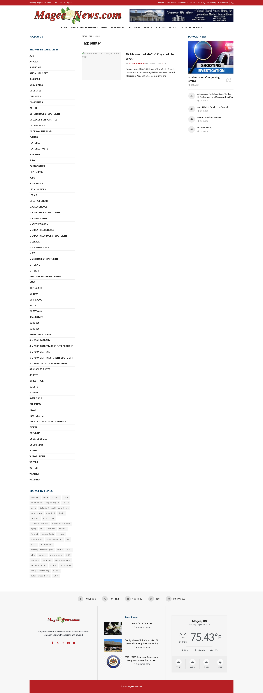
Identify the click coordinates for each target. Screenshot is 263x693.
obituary (42, 555)
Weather (34, 474)
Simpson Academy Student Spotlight (52, 346)
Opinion (34, 294)
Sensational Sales (40, 334)
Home (64, 27)
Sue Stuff (35, 387)
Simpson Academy (40, 340)
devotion (35, 518)
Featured (35, 143)
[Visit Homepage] (77, 15)
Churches (35, 90)
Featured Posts (39, 149)
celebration (36, 503)
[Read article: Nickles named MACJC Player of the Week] (101, 66)
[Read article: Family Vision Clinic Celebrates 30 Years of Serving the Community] (113, 645)
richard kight (56, 555)
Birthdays (35, 67)
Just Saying (36, 183)
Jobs (32, 178)
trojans (56, 571)
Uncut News (37, 445)
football (63, 529)
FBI (41, 529)
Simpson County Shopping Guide (48, 363)
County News (37, 125)
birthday (56, 498)
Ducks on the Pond (191, 27)
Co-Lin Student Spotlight (45, 114)
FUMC (33, 160)
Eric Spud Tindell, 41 (206, 127)
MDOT (34, 545)
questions (36, 311)
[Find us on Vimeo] (68, 643)
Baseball (35, 498)
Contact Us (223, 3)
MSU (69, 550)
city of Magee (52, 503)
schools (35, 329)
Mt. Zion (34, 271)
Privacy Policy (199, 3)
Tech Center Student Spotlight (49, 421)
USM (56, 576)
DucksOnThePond (39, 524)
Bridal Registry (39, 73)
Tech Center (37, 416)
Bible (45, 498)
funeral (34, 534)
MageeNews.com (39, 224)
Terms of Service (184, 3)
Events (34, 137)
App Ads (34, 61)
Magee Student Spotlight (45, 212)
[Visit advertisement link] (181, 15)
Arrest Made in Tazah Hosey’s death (212, 107)
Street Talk (37, 381)
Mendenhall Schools (42, 230)
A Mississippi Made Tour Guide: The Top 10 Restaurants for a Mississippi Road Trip (215, 95)
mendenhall (46, 545)
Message (35, 242)
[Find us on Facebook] (52, 643)
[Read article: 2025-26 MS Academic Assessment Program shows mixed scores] (113, 662)
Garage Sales (37, 166)
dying (33, 529)
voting (34, 468)
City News (35, 96)
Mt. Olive (35, 265)
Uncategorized (38, 439)
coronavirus (36, 513)
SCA (68, 555)
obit (33, 555)
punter (97, 36)
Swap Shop (36, 398)
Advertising (211, 3)
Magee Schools (38, 207)
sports (53, 565)
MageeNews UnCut (40, 218)
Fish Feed (35, 154)
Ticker (33, 427)
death (61, 513)
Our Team (171, 3)
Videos (173, 27)
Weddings (35, 479)
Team (33, 410)
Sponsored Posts (40, 369)
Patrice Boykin (135, 64)
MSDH (60, 550)
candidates (36, 85)
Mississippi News (39, 247)
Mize (32, 253)
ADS (32, 56)
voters (34, 462)
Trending (35, 433)
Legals (33, 195)
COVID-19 (50, 513)
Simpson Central (40, 352)
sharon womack (62, 560)
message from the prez (42, 550)
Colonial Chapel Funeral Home (54, 508)
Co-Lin (33, 108)
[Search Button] (232, 2)
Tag (90, 36)
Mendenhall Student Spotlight (48, 236)
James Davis (48, 534)
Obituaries (134, 27)
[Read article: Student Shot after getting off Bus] (211, 57)
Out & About (37, 300)
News (104, 27)
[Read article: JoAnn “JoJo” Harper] (113, 628)
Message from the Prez (84, 27)
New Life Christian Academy (45, 276)
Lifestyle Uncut (39, 201)
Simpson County (38, 565)
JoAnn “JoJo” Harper (141, 623)
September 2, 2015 (153, 64)
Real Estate (36, 317)
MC (68, 539)
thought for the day (40, 571)
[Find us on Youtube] (74, 643)
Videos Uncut (37, 456)
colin (33, 508)
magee (61, 534)
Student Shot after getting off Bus (204, 79)
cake (65, 498)
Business (35, 79)
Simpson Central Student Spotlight (51, 358)
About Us (162, 3)
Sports (148, 27)
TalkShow (35, 404)
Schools (161, 27)
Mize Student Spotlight (44, 259)
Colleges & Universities (43, 120)
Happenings (117, 27)
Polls (33, 305)
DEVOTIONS (48, 518)
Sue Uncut (36, 392)
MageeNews (36, 539)
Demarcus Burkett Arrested (209, 117)
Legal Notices (38, 189)
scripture (47, 560)
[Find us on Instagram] (63, 643)
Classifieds (36, 102)
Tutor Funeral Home (40, 576)
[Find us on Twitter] (57, 643)
